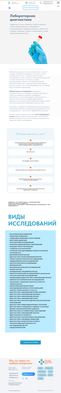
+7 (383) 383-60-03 (13, 373)
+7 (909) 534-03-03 (13, 375)
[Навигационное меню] (58, 3)
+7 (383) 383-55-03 (13, 377)
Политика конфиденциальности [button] (14, 390)
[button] (30, 7)
